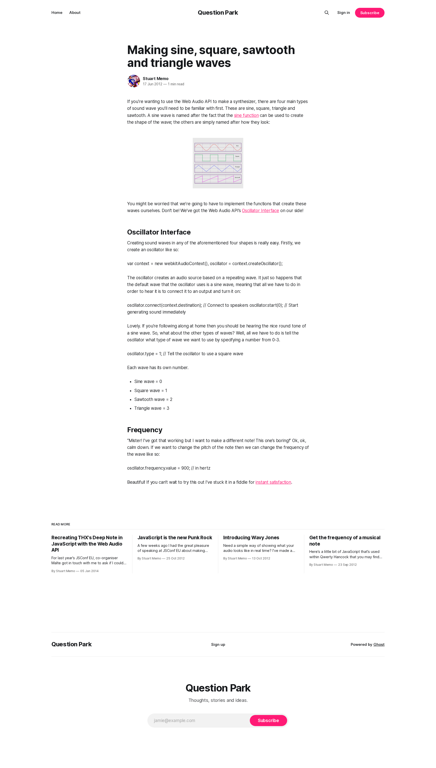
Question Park (218, 12)
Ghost (379, 644)
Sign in (343, 12)
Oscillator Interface (260, 210)
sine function (246, 115)
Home (56, 12)
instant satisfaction (273, 482)
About (74, 12)
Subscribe (369, 12)
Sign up (218, 644)
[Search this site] (327, 13)
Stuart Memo (156, 78)
